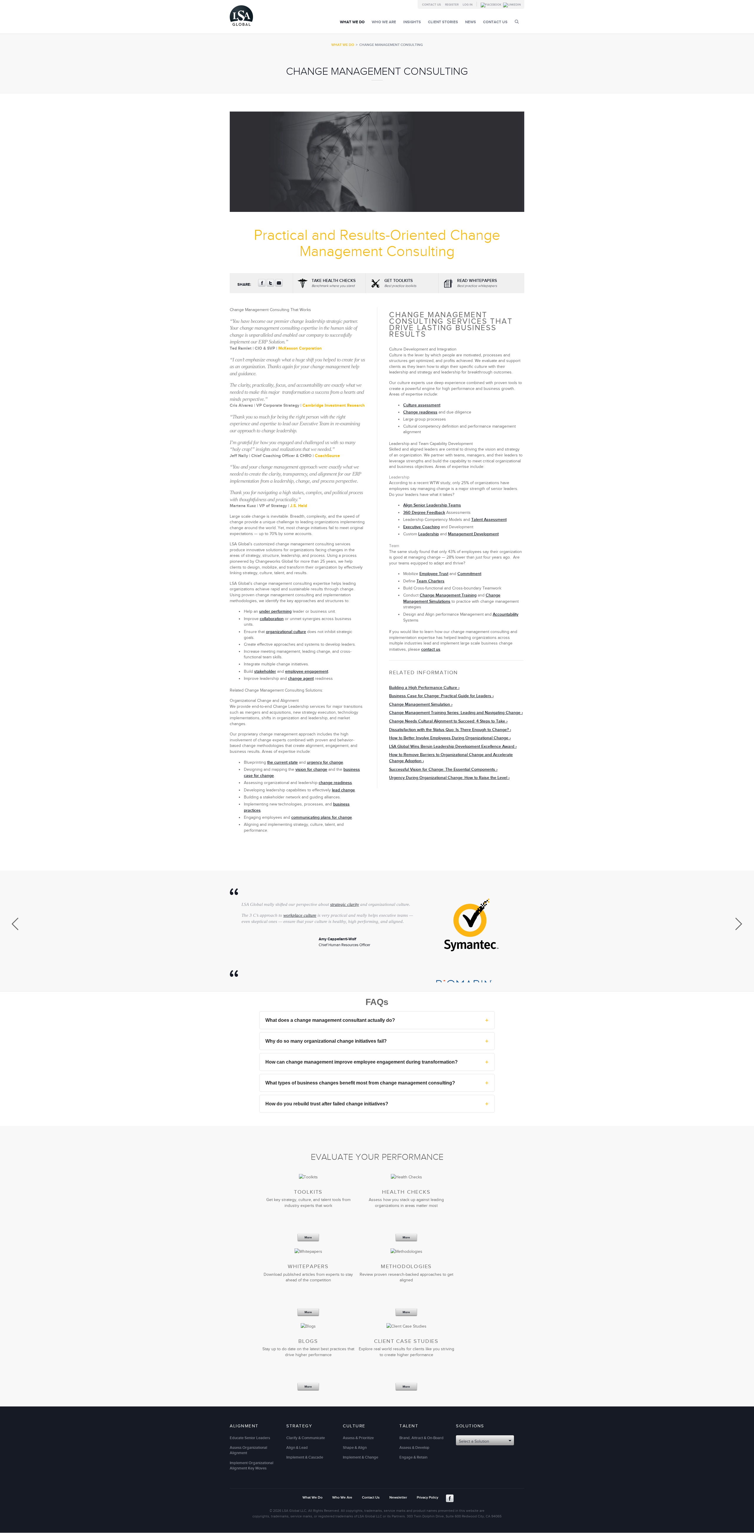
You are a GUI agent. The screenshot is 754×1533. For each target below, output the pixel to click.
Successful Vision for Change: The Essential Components (442, 769)
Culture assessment (421, 405)
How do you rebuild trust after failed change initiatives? (377, 1103)
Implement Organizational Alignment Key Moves (251, 1466)
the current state (282, 762)
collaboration (272, 618)
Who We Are (384, 22)
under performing (275, 611)
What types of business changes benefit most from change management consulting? (377, 1082)
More (308, 1238)
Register (452, 4)
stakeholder (265, 671)
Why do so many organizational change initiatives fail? (377, 1041)
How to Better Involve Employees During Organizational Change (448, 737)
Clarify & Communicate (305, 1438)
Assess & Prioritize (358, 1438)
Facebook (450, 1498)
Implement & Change (360, 1457)
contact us (430, 649)
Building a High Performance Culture (423, 687)
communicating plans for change (321, 817)
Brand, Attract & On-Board (421, 1438)
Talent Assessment (489, 519)
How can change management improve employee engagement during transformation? (377, 1062)
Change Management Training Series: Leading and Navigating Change (454, 712)
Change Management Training (448, 595)
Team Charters (430, 581)
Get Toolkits (400, 283)
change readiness (335, 782)
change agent (301, 678)
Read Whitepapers (477, 283)
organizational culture (286, 631)
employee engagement (306, 671)
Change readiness (420, 412)
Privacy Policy (427, 1497)
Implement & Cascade (304, 1457)
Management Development (473, 534)
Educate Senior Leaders (250, 1438)
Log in (467, 4)
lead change (343, 790)
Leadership (428, 534)
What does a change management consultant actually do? (377, 1020)
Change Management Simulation (419, 704)
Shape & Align (355, 1448)
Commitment (469, 573)
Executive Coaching (421, 526)
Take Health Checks (333, 283)
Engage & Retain (413, 1457)
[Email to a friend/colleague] (279, 285)
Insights (412, 22)
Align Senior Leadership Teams (432, 505)
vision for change (311, 769)
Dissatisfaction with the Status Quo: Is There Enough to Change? (449, 729)
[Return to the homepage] (241, 27)
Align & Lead (297, 1448)
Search (517, 21)
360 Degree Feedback (424, 512)
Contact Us (431, 4)
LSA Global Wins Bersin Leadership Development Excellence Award (451, 746)
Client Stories (443, 22)
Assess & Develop (414, 1448)
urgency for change (325, 762)
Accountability (505, 614)
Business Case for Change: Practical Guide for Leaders (440, 695)
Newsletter (398, 1497)
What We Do (352, 22)
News (470, 22)
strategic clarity (344, 904)
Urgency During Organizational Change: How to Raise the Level (448, 777)
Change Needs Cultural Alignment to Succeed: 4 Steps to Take (447, 721)
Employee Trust (433, 573)
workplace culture (299, 915)
